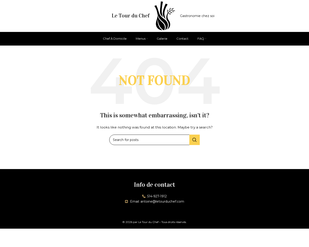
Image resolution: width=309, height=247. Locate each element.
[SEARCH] (194, 140)
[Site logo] (164, 16)
